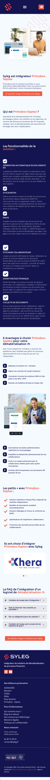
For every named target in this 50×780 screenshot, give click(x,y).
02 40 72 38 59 (10, 739)
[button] (25, 7)
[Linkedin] (6, 672)
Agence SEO (32, 769)
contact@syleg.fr (11, 742)
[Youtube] (11, 672)
